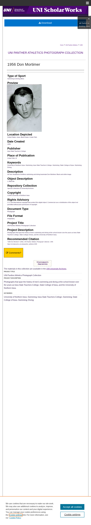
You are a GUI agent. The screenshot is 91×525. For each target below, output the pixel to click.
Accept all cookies (72, 507)
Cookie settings (15, 515)
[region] (45, 510)
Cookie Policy (15, 518)
